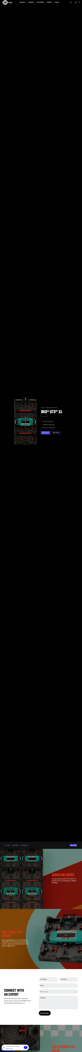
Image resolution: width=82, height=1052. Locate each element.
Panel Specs (15, 845)
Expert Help (73, 845)
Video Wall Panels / (51, 407)
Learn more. (9, 1048)
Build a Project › (56, 432)
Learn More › (45, 433)
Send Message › (44, 1013)
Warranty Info (24, 845)
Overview (7, 845)
